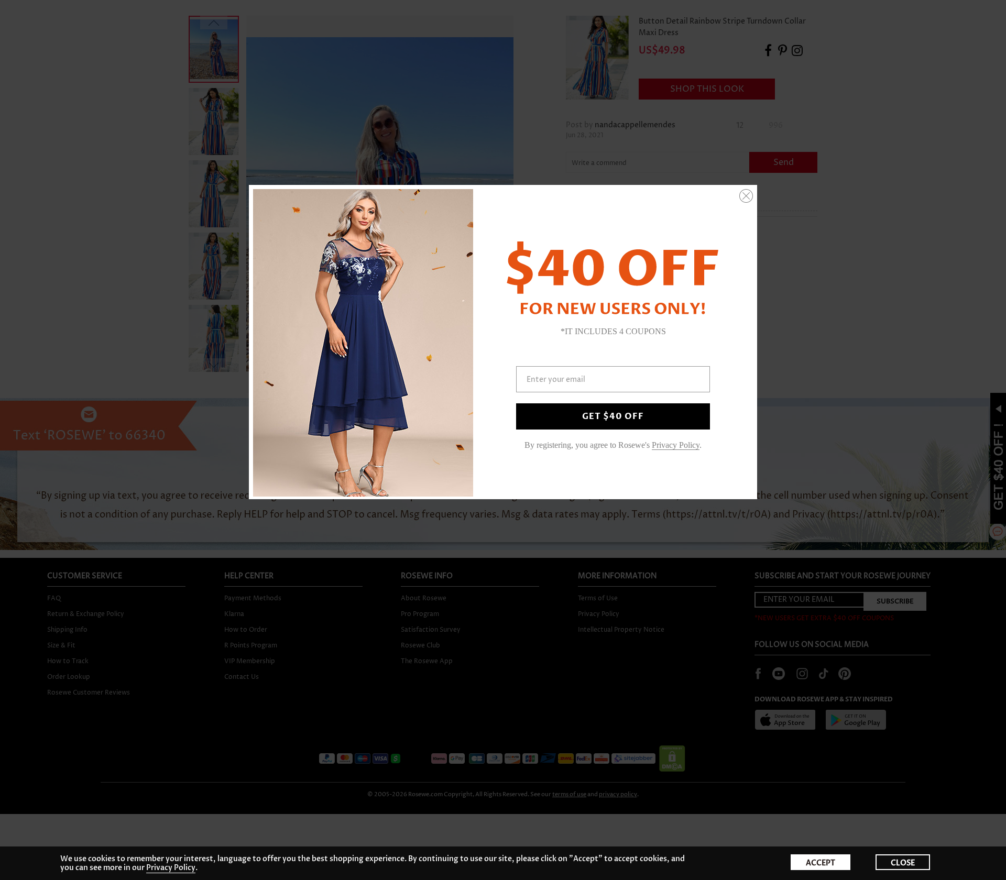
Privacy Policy (170, 868)
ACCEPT (820, 863)
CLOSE (903, 863)
